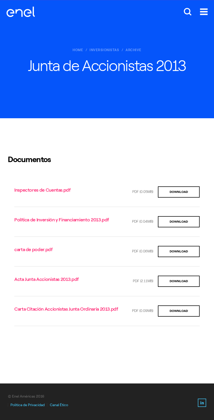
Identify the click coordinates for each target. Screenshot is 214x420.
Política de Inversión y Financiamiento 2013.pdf (61, 220)
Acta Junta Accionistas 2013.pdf (46, 279)
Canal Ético (59, 405)
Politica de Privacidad (27, 405)
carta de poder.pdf (33, 249)
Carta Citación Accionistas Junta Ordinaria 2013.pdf (66, 309)
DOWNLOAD (179, 192)
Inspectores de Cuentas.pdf (42, 190)
